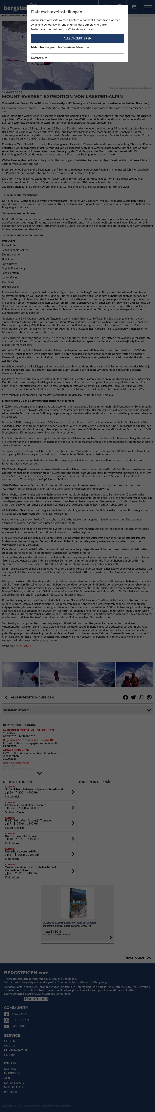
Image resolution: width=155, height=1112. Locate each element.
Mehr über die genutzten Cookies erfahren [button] (58, 47)
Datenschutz (39, 57)
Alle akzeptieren (77, 38)
